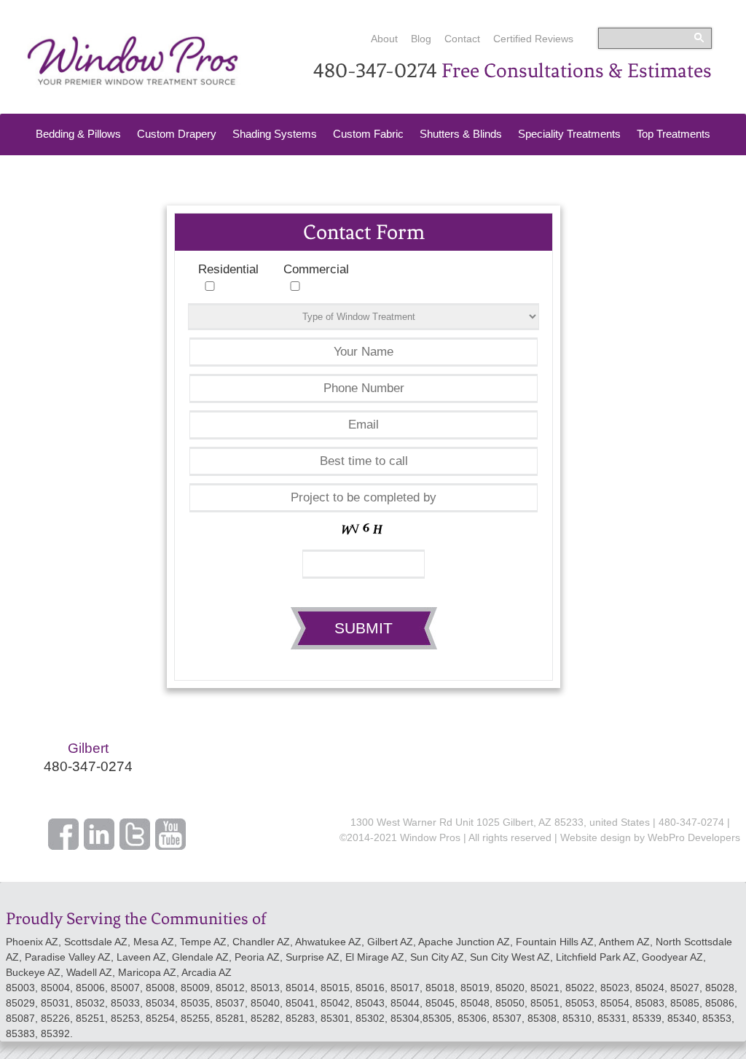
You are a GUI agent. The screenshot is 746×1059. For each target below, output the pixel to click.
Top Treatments (673, 134)
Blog (421, 38)
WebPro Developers (694, 837)
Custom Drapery (176, 134)
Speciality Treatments (569, 134)
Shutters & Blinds (461, 134)
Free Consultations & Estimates (576, 70)
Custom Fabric (368, 134)
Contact (462, 38)
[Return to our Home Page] (132, 83)
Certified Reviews (533, 38)
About (384, 38)
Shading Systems (274, 134)
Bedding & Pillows (78, 134)
